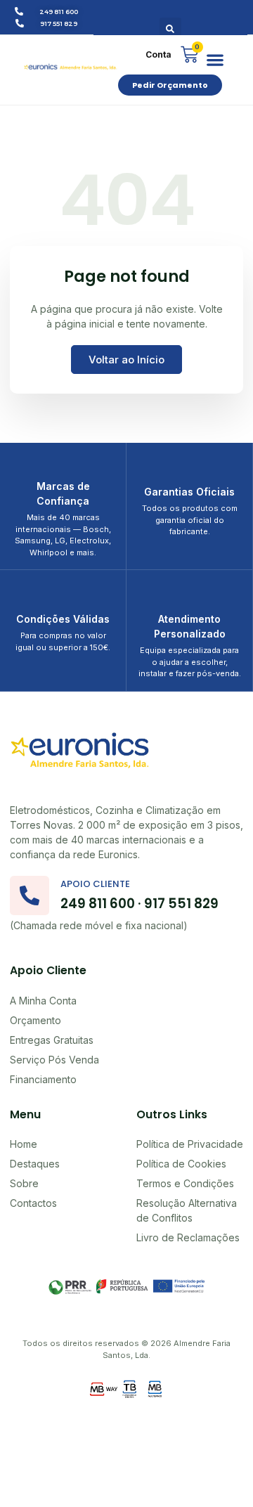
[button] (170, 28)
